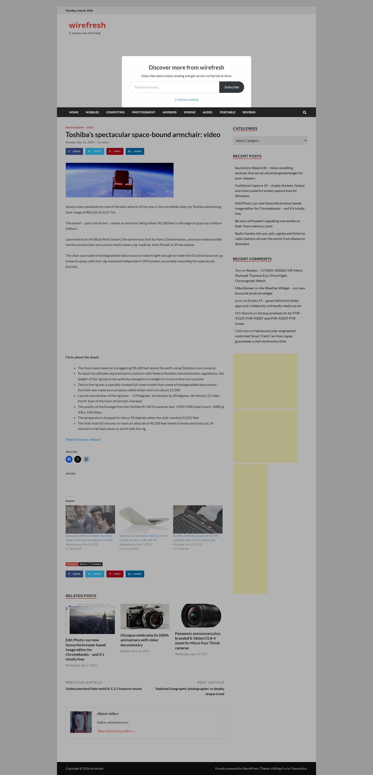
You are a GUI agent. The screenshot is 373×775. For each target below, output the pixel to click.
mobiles (92, 112)
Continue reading (186, 99)
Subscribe (231, 87)
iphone (189, 112)
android (170, 112)
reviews (249, 112)
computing (115, 112)
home (73, 112)
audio (207, 112)
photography (143, 112)
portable (227, 112)
